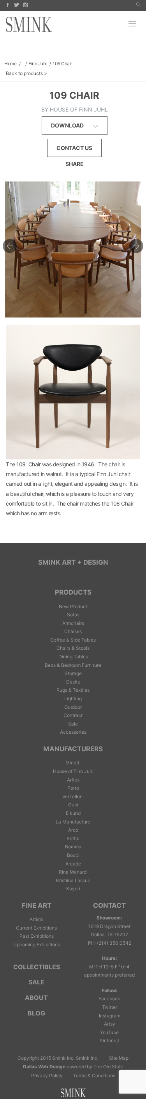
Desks (73, 682)
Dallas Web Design (44, 1066)
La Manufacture (73, 822)
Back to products (24, 73)
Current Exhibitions (36, 928)
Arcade (73, 864)
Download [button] (68, 125)
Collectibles (36, 967)
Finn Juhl (37, 63)
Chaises (73, 631)
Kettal (73, 838)
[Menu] (132, 24)
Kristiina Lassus (73, 880)
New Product (73, 606)
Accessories (73, 732)
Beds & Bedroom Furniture (73, 665)
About (36, 997)
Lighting (73, 698)
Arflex (73, 780)
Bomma (73, 847)
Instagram (109, 1016)
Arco (73, 830)
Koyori (73, 888)
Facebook (109, 998)
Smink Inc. (87, 1058)
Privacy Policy (47, 1075)
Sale (73, 724)
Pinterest (109, 1040)
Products (73, 592)
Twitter (109, 1007)
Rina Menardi (73, 872)
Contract (73, 715)
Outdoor (73, 707)
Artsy (109, 1024)
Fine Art (36, 905)
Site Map (118, 1058)
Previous (10, 246)
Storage (73, 673)
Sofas (73, 615)
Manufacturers (73, 749)
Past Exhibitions (36, 936)
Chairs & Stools (73, 648)
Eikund (73, 813)
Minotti (73, 763)
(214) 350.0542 (114, 943)
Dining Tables (73, 656)
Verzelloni (73, 796)
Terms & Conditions (94, 1075)
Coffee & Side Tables (73, 640)
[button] (138, 5)
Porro (73, 788)
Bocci (73, 855)
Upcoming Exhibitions (36, 944)
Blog (36, 1013)
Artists (36, 919)
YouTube (109, 1032)
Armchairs (73, 623)
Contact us (74, 148)
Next (136, 246)
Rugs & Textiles (73, 690)
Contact (109, 905)
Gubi (73, 805)
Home (10, 63)
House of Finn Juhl (73, 771)
